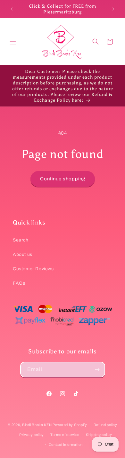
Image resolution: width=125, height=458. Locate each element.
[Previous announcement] (12, 9)
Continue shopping (62, 178)
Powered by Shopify (70, 425)
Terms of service (64, 435)
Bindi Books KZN (37, 425)
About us (22, 254)
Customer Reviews (33, 268)
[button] (13, 42)
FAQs (19, 283)
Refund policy (105, 425)
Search (21, 240)
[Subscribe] (97, 369)
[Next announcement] (113, 9)
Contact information (66, 444)
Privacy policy (31, 435)
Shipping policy (99, 435)
